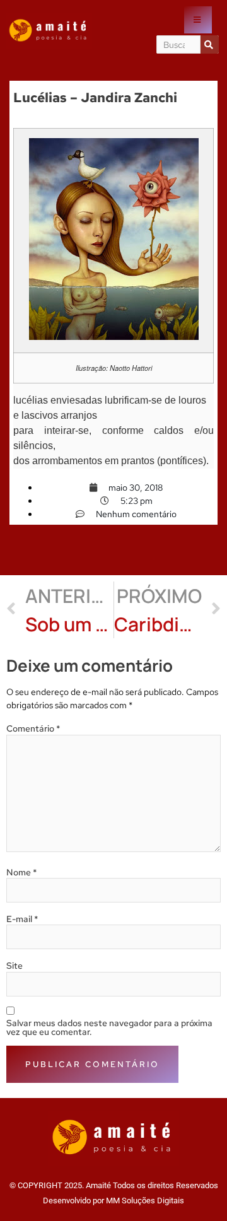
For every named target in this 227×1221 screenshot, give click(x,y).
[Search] (210, 44)
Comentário (33, 728)
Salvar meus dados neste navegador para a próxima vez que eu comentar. (109, 1027)
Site (14, 965)
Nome (21, 872)
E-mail (22, 918)
